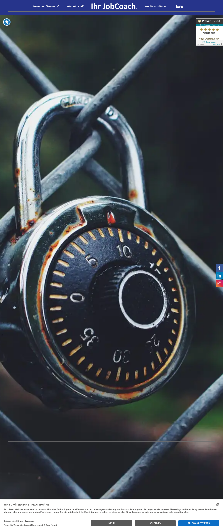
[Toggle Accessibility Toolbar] (6, 22)
